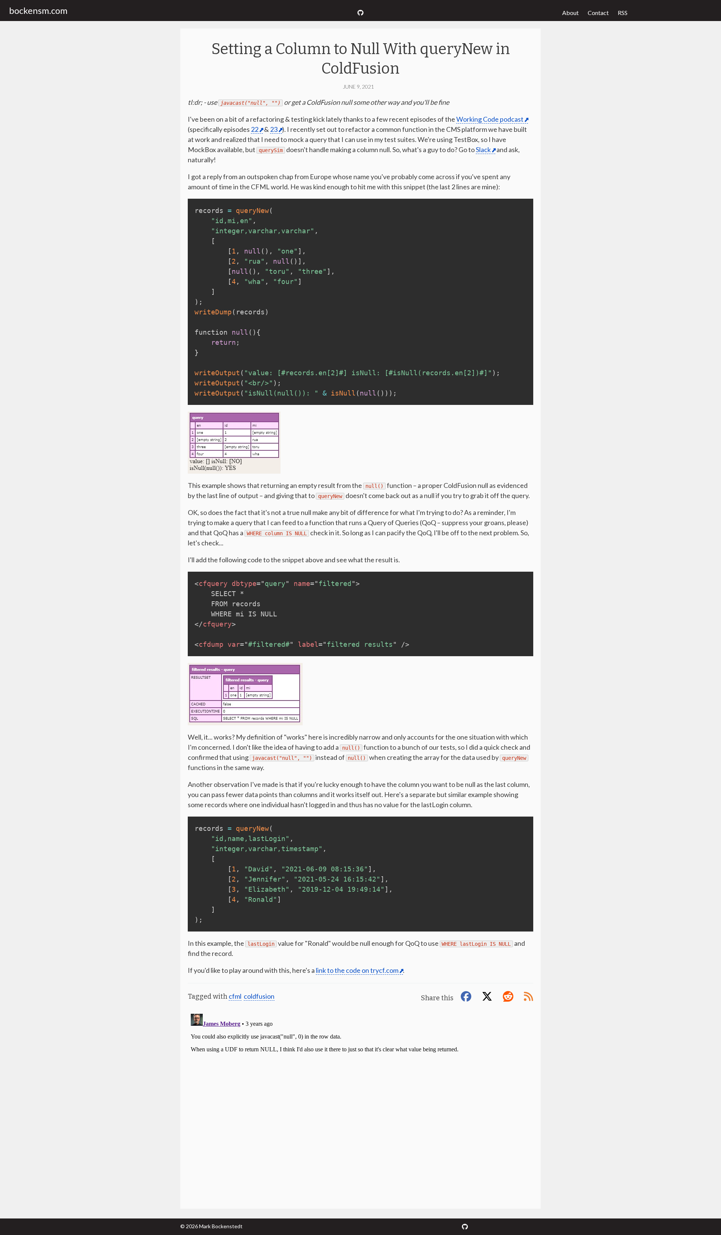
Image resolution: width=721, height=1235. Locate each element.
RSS (622, 12)
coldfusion (259, 996)
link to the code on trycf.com (357, 970)
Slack (483, 149)
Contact (598, 12)
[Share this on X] (489, 996)
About (570, 12)
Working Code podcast (489, 119)
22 (254, 129)
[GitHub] (360, 12)
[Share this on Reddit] (510, 996)
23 (274, 129)
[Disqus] (360, 1105)
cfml (235, 996)
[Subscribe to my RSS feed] (528, 996)
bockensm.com (38, 10)
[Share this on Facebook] (468, 996)
